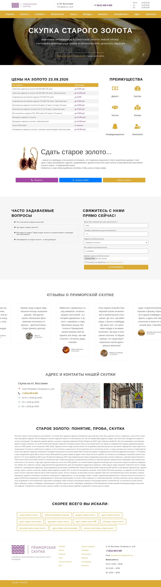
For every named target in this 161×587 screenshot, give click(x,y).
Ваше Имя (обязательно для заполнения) (100, 222)
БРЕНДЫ (87, 14)
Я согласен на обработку (104, 262)
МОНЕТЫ (103, 14)
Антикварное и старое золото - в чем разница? (36, 239)
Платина (62, 554)
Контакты (85, 565)
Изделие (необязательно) (94, 239)
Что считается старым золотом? (30, 222)
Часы (61, 558)
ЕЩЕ (137, 14)
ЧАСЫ (73, 14)
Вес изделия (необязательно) (95, 247)
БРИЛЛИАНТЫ (57, 14)
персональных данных (114, 262)
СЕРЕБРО (40, 14)
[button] (45, 222)
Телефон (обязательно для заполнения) (100, 230)
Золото (61, 550)
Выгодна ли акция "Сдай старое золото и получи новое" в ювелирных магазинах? (45, 233)
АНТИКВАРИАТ (121, 14)
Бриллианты (86, 554)
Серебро (85, 550)
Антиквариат (86, 562)
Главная (62, 546)
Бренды (85, 558)
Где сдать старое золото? (27, 227)
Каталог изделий (88, 546)
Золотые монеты (65, 562)
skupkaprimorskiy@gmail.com (122, 555)
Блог (60, 565)
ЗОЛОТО (24, 14)
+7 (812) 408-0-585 (103, 5)
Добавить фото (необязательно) (96, 256)
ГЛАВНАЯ (9, 14)
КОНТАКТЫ (151, 14)
